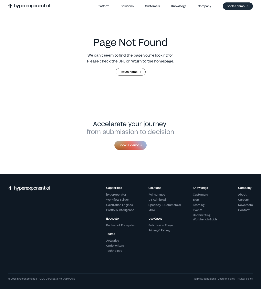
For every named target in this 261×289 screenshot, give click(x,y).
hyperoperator (116, 195)
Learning (199, 205)
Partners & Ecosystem (121, 225)
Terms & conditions (205, 279)
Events (197, 210)
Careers (243, 200)
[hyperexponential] (29, 6)
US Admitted (157, 200)
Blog (196, 200)
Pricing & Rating (159, 230)
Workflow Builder (117, 200)
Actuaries (112, 241)
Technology (114, 251)
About (242, 195)
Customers (200, 195)
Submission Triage (160, 225)
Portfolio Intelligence (120, 210)
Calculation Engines (119, 205)
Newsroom (245, 205)
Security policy (226, 279)
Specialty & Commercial (164, 205)
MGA (151, 210)
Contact (244, 210)
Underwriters (115, 246)
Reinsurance (156, 195)
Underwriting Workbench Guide (205, 217)
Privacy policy (245, 279)
